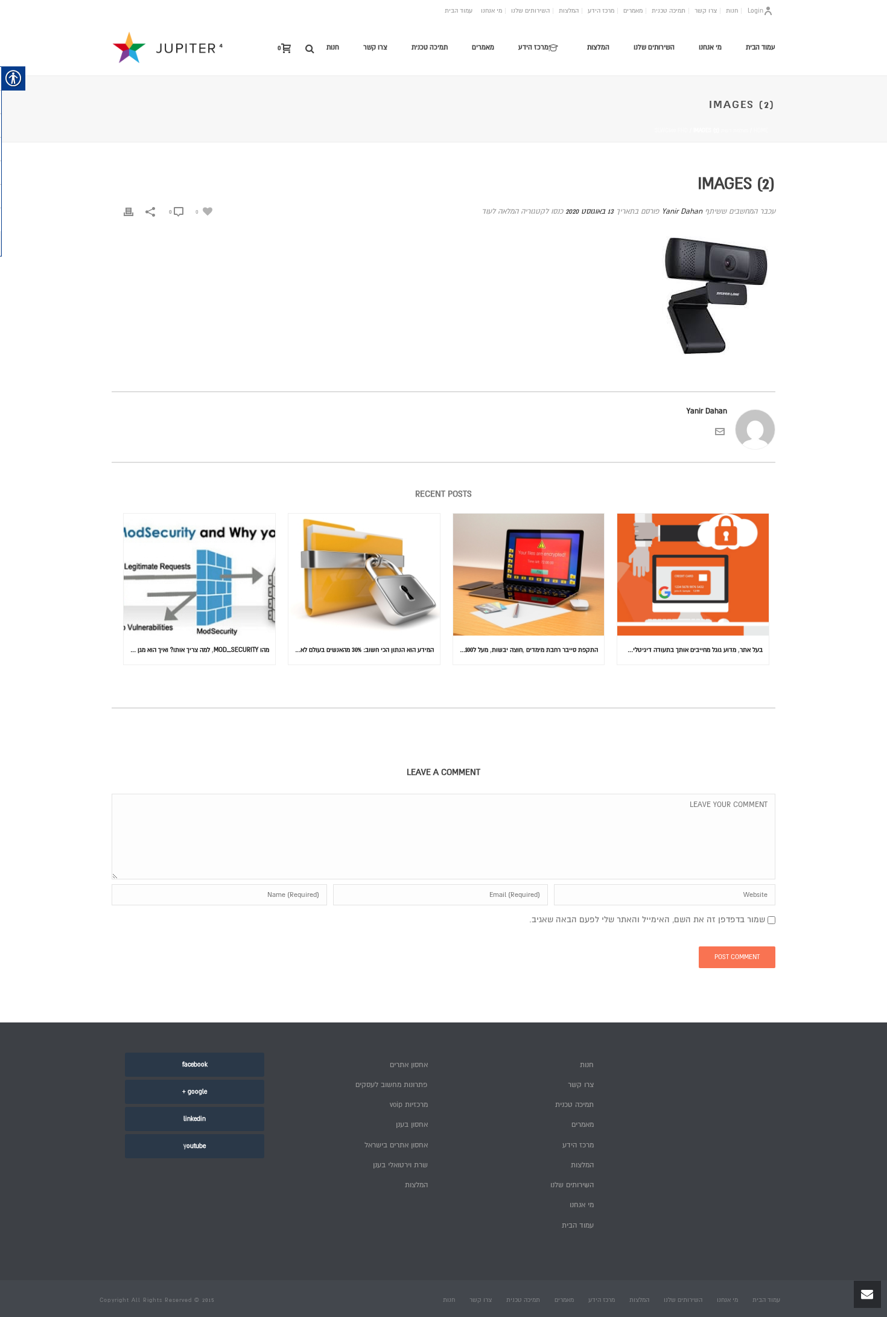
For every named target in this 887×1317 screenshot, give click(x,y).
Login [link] (755, 10)
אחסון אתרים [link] (409, 1065)
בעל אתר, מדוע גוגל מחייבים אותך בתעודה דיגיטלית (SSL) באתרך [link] (690, 650)
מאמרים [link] (633, 11)
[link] (309, 48)
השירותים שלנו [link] (530, 11)
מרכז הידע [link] (601, 11)
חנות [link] (732, 11)
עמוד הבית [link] (458, 11)
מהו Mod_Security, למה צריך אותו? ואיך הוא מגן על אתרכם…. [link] (196, 650)
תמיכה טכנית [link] (668, 11)
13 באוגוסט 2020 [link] (589, 211)
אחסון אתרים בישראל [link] (396, 1145)
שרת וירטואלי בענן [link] (400, 1165)
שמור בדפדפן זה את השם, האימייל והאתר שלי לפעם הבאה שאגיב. (647, 919)
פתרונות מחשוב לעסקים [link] (391, 1084)
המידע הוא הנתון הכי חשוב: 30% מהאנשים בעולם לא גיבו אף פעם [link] (361, 650)
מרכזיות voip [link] (409, 1104)
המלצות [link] (569, 11)
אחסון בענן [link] (412, 1124)
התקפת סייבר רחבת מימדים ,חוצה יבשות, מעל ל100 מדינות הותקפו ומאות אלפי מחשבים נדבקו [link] (526, 650)
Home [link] (761, 130)
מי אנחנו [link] (491, 11)
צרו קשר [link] (706, 11)
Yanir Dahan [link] (682, 211)
